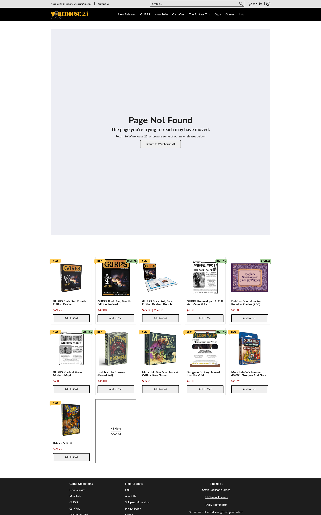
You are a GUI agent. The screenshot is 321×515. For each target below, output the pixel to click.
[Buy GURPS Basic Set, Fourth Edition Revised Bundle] (160, 277)
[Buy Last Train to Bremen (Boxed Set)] (116, 348)
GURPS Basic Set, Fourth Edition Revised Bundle (158, 302)
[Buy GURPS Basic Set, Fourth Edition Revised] (71, 277)
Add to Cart (71, 318)
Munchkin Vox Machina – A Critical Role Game (160, 373)
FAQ (127, 490)
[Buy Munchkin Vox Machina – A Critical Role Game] (160, 348)
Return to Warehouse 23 (160, 144)
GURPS (73, 502)
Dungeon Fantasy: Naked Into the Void (203, 373)
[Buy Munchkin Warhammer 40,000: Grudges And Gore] (249, 348)
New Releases (77, 490)
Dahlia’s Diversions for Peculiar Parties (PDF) (246, 302)
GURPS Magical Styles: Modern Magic (68, 373)
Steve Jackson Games (216, 489)
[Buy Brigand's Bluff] (71, 419)
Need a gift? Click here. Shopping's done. (71, 3)
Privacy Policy (133, 508)
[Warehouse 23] (69, 14)
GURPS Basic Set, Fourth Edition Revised (69, 302)
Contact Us (103, 3)
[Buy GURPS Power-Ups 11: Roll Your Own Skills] (205, 277)
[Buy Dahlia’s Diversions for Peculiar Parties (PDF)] (249, 277)
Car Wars (74, 508)
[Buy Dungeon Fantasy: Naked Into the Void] (205, 348)
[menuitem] (255, 3)
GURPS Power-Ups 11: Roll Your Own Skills (205, 302)
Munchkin (75, 496)
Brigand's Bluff (62, 443)
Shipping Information (137, 502)
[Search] (241, 4)
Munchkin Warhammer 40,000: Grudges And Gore (248, 373)
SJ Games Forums (216, 497)
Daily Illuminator (216, 504)
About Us (130, 496)
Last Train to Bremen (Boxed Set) (111, 373)
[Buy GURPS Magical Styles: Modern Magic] (71, 348)
